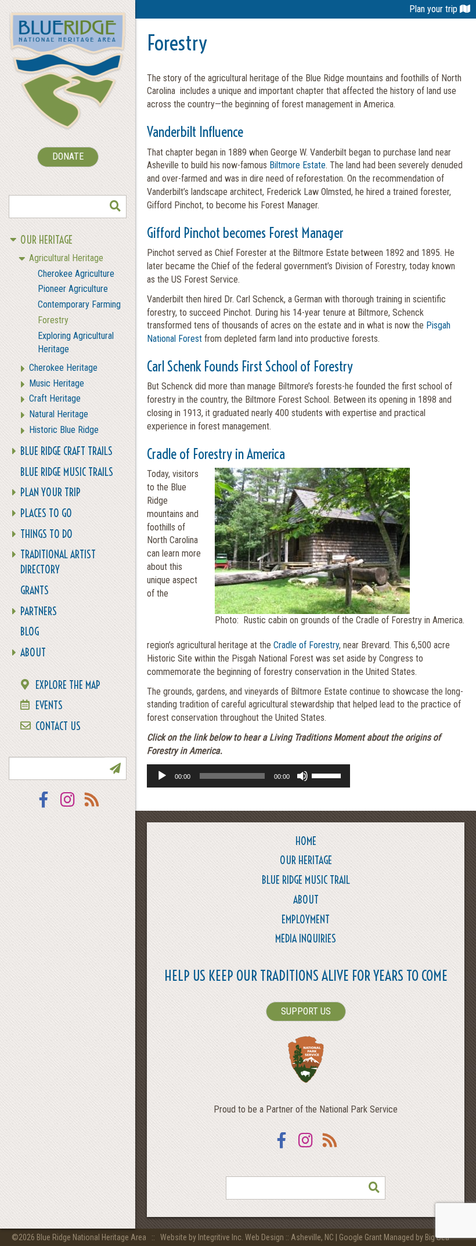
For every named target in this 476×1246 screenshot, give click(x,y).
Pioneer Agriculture (73, 288)
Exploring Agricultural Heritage (76, 342)
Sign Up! (115, 768)
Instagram (68, 807)
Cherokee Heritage (63, 367)
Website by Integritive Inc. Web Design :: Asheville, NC (248, 1237)
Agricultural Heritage (66, 257)
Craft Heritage (55, 398)
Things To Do (46, 534)
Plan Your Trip (50, 492)
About (33, 652)
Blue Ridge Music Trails (66, 472)
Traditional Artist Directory (58, 562)
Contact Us (58, 726)
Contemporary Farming (79, 304)
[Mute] (302, 776)
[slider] (328, 774)
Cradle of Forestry (306, 645)
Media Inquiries (305, 938)
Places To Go (46, 513)
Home (305, 841)
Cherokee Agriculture (76, 273)
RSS (92, 807)
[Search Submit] (115, 207)
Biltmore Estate (297, 165)
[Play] (162, 776)
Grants (34, 590)
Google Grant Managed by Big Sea (394, 1237)
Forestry (53, 320)
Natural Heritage (58, 414)
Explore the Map (67, 685)
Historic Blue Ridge (64, 429)
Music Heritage (56, 383)
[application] (248, 776)
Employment (306, 919)
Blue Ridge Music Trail (306, 880)
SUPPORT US (306, 1011)
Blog (29, 631)
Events (49, 705)
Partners (38, 611)
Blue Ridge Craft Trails (66, 451)
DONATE (68, 156)
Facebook (44, 807)
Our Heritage (46, 240)
